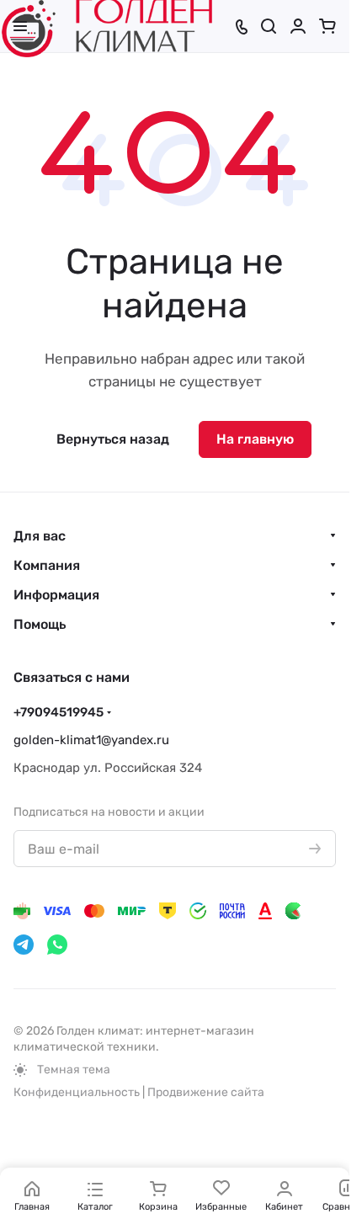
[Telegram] (23, 944)
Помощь (39, 624)
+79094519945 (58, 712)
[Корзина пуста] (327, 26)
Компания (46, 565)
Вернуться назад (112, 439)
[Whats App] (57, 944)
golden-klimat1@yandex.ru (91, 740)
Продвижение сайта (205, 1092)
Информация (56, 595)
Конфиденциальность (76, 1092)
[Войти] (298, 26)
